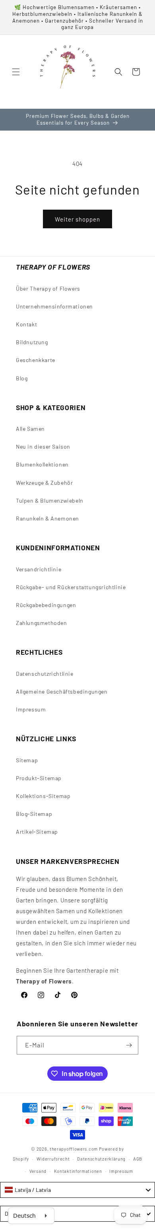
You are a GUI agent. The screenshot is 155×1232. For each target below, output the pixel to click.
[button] (16, 72)
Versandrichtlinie (38, 569)
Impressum (31, 709)
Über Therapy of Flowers (48, 288)
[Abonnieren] (129, 1045)
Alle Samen (30, 428)
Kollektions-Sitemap (43, 795)
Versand (37, 1171)
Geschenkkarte (35, 360)
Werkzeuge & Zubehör (44, 482)
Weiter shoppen (77, 219)
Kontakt (26, 324)
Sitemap (27, 760)
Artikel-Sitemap (37, 831)
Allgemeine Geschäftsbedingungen (62, 691)
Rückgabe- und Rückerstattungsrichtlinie (71, 587)
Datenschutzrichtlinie (45, 673)
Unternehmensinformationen (54, 306)
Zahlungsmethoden (41, 622)
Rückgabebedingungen (46, 605)
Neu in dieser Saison (43, 446)
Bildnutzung (32, 342)
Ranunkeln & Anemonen (47, 518)
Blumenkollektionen (42, 464)
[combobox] (77, 1190)
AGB (137, 1158)
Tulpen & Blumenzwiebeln (49, 500)
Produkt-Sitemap (39, 778)
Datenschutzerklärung (101, 1158)
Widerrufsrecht (53, 1158)
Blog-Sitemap (34, 813)
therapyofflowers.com (74, 1148)
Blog (21, 378)
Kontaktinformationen (78, 1171)
